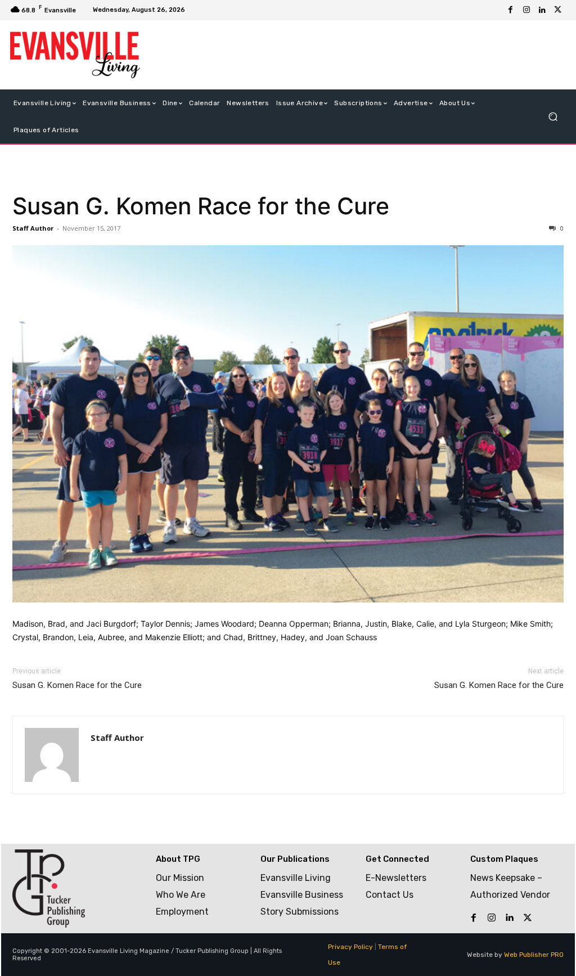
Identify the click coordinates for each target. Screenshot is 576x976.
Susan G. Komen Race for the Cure (200, 206)
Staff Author (32, 228)
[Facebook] (511, 10)
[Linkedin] (542, 10)
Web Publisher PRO (534, 955)
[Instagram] (526, 10)
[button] (552, 116)
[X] (558, 10)
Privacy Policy (350, 947)
